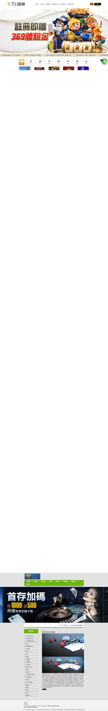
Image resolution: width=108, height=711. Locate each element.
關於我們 (74, 581)
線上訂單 (28, 584)
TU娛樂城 (28, 648)
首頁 (61, 625)
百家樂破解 (28, 661)
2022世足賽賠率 (29, 682)
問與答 (50, 581)
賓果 (46, 686)
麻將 (27, 654)
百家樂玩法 (28, 672)
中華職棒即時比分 (29, 646)
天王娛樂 (28, 581)
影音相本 (58, 581)
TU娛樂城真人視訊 (29, 638)
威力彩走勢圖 (28, 677)
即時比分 (27, 651)
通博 (27, 643)
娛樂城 (27, 690)
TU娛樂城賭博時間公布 (30, 641)
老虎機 (27, 692)
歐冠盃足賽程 (28, 707)
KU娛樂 (36, 581)
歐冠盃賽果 (54, 706)
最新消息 (43, 581)
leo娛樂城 (28, 659)
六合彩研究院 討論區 (30, 674)
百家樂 (27, 656)
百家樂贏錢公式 (29, 666)
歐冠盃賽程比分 (35, 707)
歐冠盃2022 (28, 695)
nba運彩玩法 (28, 664)
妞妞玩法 (27, 679)
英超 (62, 673)
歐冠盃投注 (50, 706)
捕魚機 (27, 687)
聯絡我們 (66, 581)
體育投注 (27, 685)
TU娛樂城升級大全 (66, 625)
